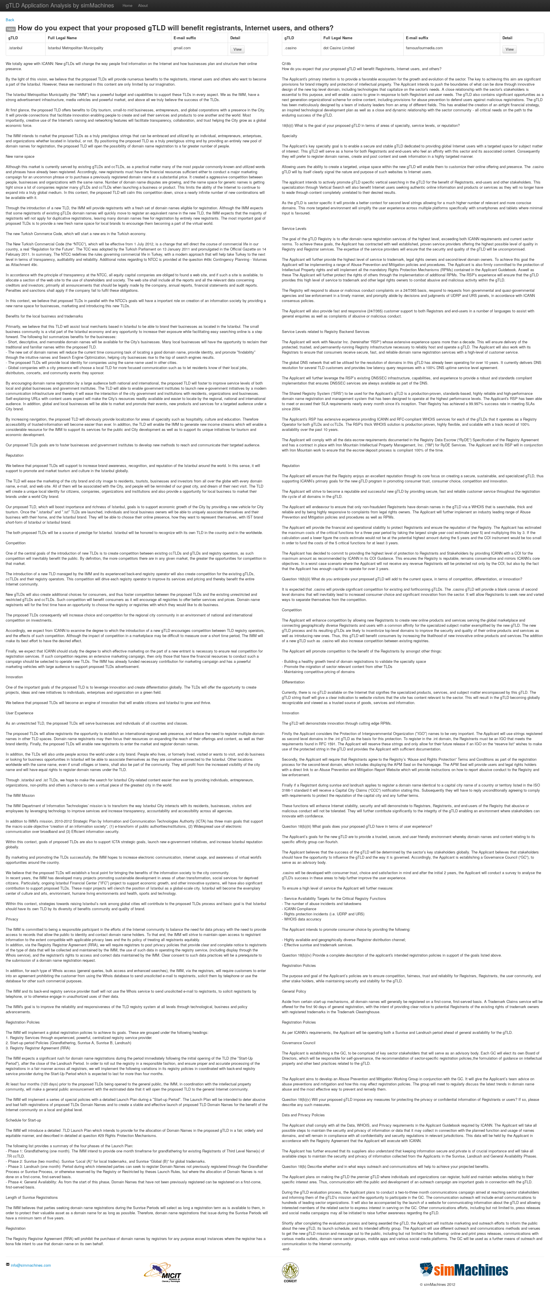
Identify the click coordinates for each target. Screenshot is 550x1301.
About (143, 5)
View (237, 49)
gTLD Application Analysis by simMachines (60, 5)
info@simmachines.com (30, 1265)
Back (10, 19)
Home (127, 5)
